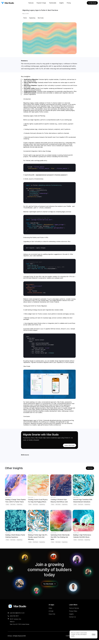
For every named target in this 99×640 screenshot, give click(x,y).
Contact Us (72, 617)
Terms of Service (74, 608)
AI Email (51, 611)
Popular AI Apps (41, 3)
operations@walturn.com (17, 613)
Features (30, 3)
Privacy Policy (73, 611)
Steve (50, 608)
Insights (61, 3)
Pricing (69, 3)
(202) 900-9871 (14, 616)
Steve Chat (52, 614)
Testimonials (52, 3)
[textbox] (49, 168)
